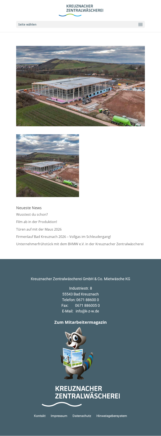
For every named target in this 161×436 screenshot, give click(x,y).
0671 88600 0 (87, 300)
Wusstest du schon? (32, 214)
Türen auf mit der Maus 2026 (39, 229)
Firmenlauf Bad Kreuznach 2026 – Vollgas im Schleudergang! (63, 236)
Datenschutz (82, 416)
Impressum (59, 416)
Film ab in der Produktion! (36, 221)
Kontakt (39, 416)
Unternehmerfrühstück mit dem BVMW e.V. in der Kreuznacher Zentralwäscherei (80, 244)
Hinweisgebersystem (111, 416)
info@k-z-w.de (87, 311)
